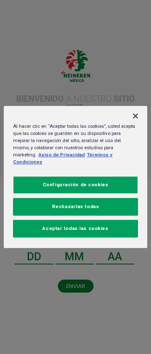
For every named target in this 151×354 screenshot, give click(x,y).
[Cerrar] (135, 116)
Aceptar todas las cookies (75, 228)
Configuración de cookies (76, 185)
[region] (75, 177)
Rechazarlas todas (75, 206)
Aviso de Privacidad (62, 155)
